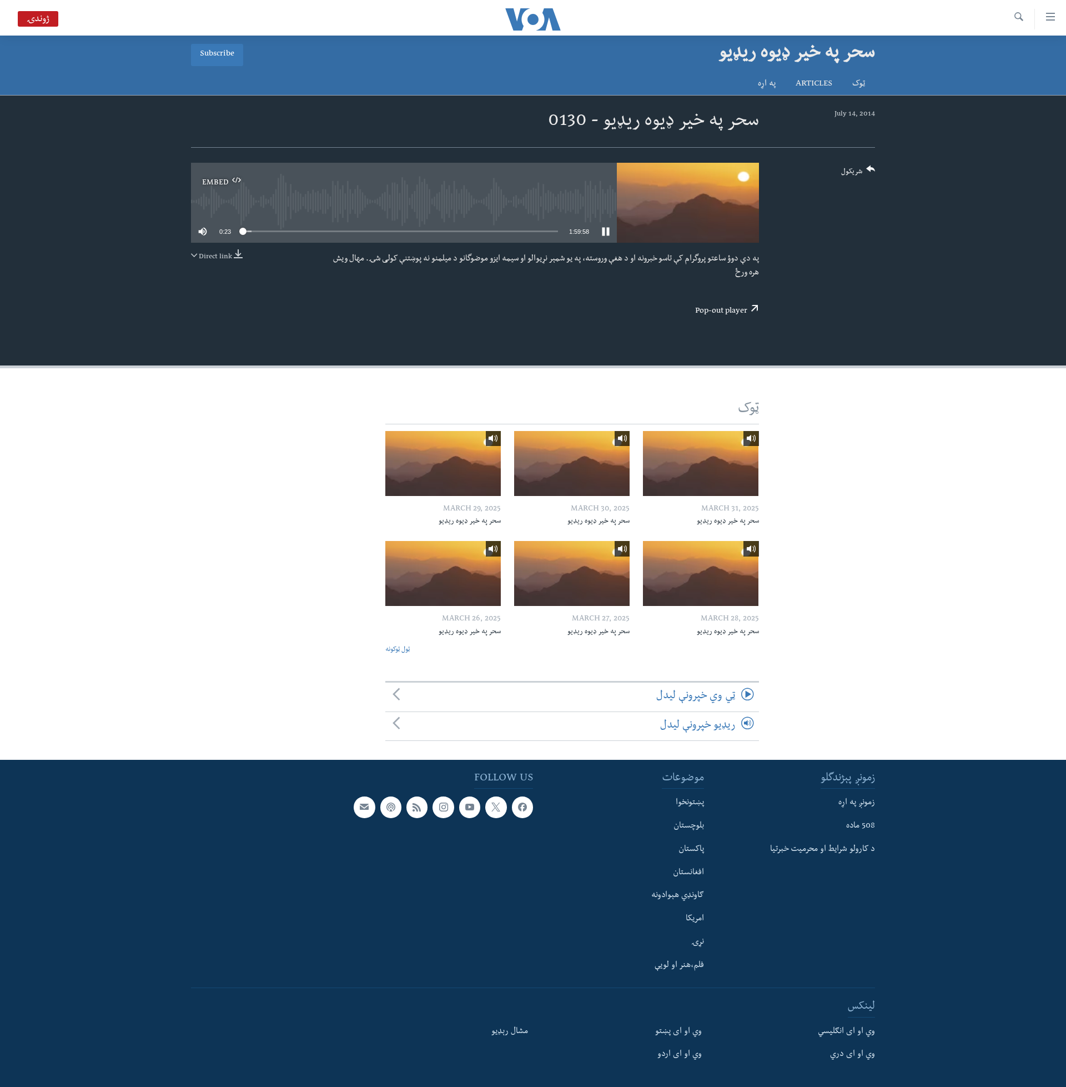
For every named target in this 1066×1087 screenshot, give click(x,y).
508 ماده (860, 826)
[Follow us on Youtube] (469, 807)
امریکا (695, 919)
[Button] (858, 174)
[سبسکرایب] (364, 807)
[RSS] (417, 807)
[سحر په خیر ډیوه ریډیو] (700, 463)
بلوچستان (688, 826)
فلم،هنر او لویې (679, 965)
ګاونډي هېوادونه (677, 896)
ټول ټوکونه (397, 650)
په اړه (767, 84)
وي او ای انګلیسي (846, 1031)
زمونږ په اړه (856, 803)
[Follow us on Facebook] (522, 807)
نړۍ (697, 943)
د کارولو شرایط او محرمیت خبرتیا (822, 850)
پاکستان (691, 850)
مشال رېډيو (509, 1031)
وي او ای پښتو (678, 1031)
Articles (814, 84)
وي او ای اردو (679, 1055)
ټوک (858, 84)
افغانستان (688, 873)
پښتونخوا (690, 803)
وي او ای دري (852, 1055)
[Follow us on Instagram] (443, 807)
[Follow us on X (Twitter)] (495, 807)
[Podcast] (390, 807)
